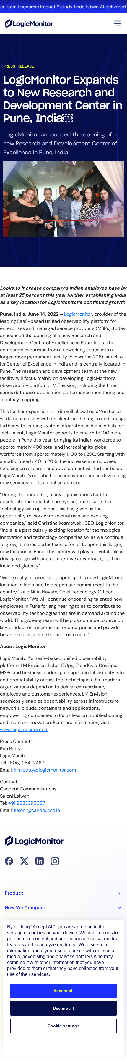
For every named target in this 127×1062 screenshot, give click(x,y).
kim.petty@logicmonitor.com (45, 770)
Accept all (63, 990)
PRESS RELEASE (18, 66)
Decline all (63, 1008)
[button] (117, 23)
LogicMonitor (78, 314)
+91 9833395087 (26, 803)
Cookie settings (63, 1025)
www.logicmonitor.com (24, 729)
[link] (63, 6)
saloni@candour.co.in (37, 810)
